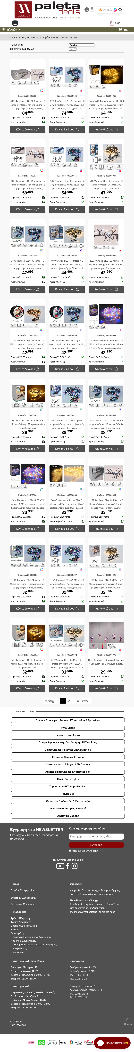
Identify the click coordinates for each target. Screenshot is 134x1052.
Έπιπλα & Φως (18, 37)
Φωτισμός (33, 37)
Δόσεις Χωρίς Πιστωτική (24, 925)
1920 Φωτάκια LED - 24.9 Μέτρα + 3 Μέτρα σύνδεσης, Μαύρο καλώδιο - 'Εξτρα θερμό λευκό (27, 424)
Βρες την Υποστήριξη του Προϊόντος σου (91, 894)
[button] (120, 10)
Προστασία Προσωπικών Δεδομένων (31, 937)
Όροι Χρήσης (18, 933)
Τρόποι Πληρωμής (21, 918)
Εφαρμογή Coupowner (23, 904)
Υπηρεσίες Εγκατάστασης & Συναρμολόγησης (95, 890)
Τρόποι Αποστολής (21, 922)
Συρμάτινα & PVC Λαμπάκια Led (59, 37)
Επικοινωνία (17, 952)
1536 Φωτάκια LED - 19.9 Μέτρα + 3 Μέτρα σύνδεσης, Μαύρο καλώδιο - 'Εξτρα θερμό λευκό (27, 664)
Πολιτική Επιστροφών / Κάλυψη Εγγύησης (34, 944)
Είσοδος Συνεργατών (22, 890)
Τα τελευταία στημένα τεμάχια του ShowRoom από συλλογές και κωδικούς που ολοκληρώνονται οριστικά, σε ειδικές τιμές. (94, 906)
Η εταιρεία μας (19, 948)
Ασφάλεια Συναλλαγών (23, 940)
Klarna (14, 929)
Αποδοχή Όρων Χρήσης (85, 850)
